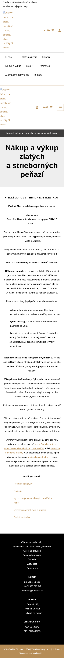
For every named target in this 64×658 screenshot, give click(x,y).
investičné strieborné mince (17, 448)
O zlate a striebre (28, 57)
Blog (28, 66)
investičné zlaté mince (45, 444)
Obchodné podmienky (32, 542)
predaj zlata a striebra (38, 457)
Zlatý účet (32, 564)
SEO (28, 649)
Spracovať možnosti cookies (31, 653)
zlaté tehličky (38, 448)
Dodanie (18, 491)
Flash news (32, 568)
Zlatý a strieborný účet (17, 74)
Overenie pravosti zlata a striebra (30, 510)
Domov (9, 133)
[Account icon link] (59, 30)
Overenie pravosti (32, 551)
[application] (13, 57)
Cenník (46, 57)
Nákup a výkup (13, 66)
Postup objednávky (23, 484)
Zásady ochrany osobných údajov (45, 649)
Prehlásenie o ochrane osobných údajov (32, 546)
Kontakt (37, 74)
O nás (8, 57)
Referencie (44, 66)
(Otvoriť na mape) (33, 613)
